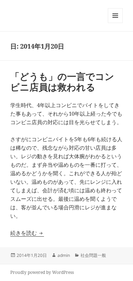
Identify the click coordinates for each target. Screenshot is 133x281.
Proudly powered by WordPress (42, 272)
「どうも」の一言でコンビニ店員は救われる (62, 81)
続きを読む (27, 232)
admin (63, 255)
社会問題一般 (93, 255)
